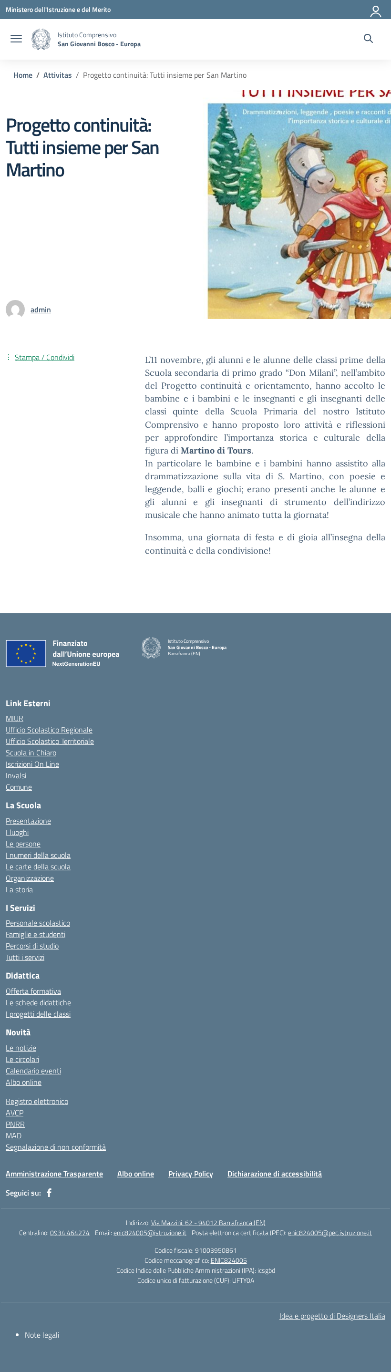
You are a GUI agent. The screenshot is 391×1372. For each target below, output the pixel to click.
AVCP (14, 1112)
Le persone (23, 843)
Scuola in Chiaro (31, 752)
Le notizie (21, 1047)
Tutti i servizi (25, 957)
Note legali (42, 1335)
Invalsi (16, 775)
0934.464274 (70, 1233)
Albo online (23, 1082)
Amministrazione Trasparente (54, 1173)
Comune (19, 787)
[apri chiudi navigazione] (16, 39)
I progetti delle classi (38, 1014)
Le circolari (22, 1059)
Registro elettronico (37, 1101)
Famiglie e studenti (35, 934)
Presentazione (28, 820)
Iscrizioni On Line (32, 764)
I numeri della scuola (38, 855)
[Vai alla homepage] (41, 39)
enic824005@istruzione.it (149, 1233)
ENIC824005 (229, 1260)
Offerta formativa (33, 991)
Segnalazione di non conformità (56, 1147)
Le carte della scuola (38, 866)
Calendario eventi (33, 1070)
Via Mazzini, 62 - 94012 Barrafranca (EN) (208, 1222)
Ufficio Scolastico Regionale (49, 729)
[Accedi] (376, 9)
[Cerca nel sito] (368, 39)
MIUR (14, 718)
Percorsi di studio (32, 945)
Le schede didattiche (38, 1002)
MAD (13, 1135)
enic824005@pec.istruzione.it (330, 1233)
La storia (19, 889)
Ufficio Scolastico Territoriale (50, 741)
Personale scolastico (38, 922)
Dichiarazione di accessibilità (274, 1173)
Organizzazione (30, 878)
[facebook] (49, 1192)
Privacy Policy (190, 1173)
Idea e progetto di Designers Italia (332, 1315)
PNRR (15, 1124)
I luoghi (17, 832)
